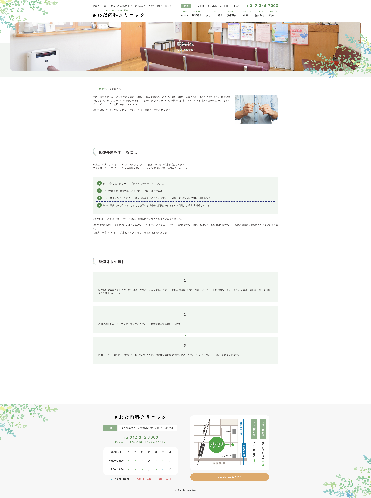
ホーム (184, 14)
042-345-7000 (141, 437)
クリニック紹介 (214, 14)
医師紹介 (197, 14)
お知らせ (260, 14)
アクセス (273, 14)
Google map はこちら (230, 477)
